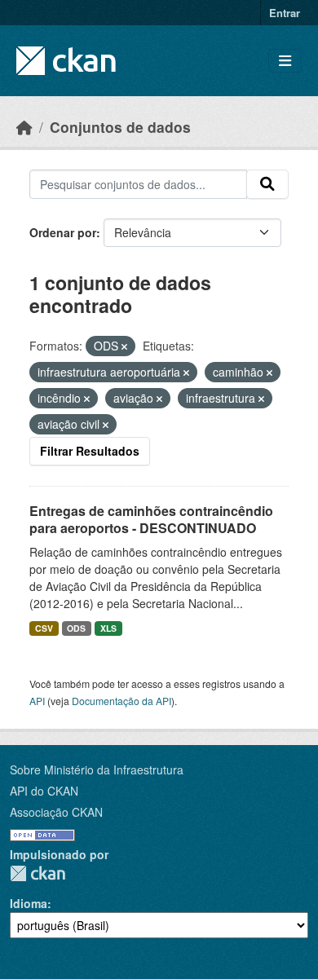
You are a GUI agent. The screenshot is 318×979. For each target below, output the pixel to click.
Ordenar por (62, 232)
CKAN (37, 873)
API (37, 701)
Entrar (284, 12)
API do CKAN (44, 791)
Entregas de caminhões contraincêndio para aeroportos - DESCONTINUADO (151, 519)
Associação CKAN (56, 812)
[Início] (24, 127)
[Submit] (267, 184)
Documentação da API (121, 701)
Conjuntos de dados (120, 127)
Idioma (28, 903)
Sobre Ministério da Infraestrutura (96, 769)
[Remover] (124, 346)
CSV (44, 628)
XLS (108, 628)
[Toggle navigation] (285, 61)
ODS (76, 628)
